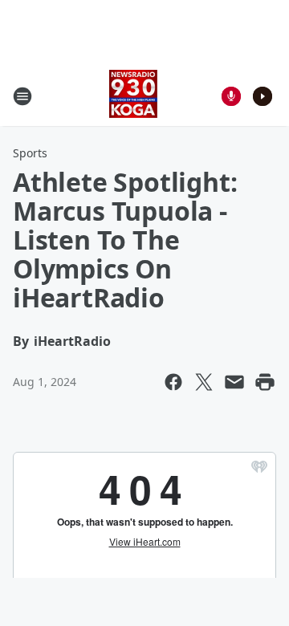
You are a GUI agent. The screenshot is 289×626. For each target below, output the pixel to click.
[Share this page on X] (204, 382)
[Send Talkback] (231, 96)
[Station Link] (133, 96)
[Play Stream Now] (262, 96)
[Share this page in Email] (234, 382)
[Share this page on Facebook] (173, 382)
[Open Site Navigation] (22, 96)
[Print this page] (265, 382)
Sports (30, 153)
